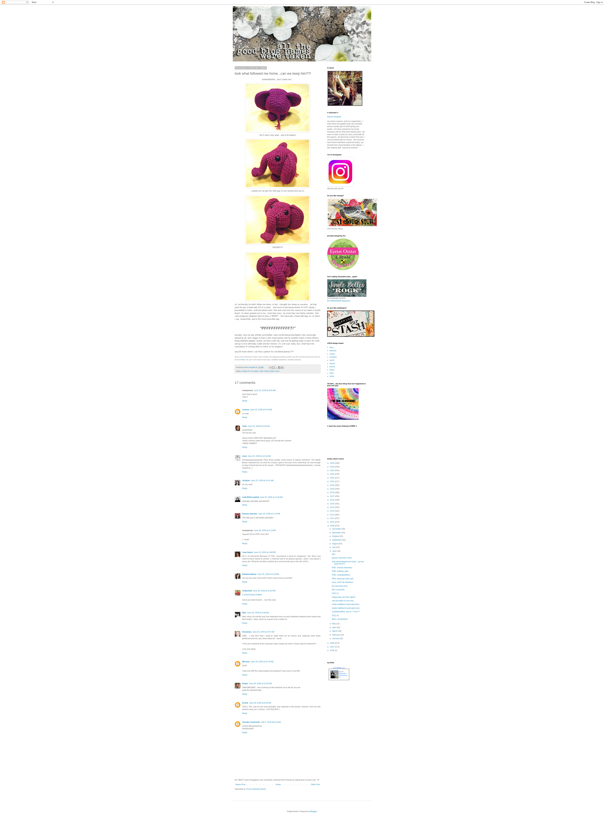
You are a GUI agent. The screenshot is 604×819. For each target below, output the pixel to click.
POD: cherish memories (342, 568)
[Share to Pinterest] (282, 367)
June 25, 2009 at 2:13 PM (265, 530)
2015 (332, 504)
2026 (332, 463)
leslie (332, 376)
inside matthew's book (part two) (345, 604)
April (334, 627)
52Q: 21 (335, 593)
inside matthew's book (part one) (346, 608)
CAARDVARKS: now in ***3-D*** (346, 612)
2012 (332, 515)
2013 (332, 511)
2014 (332, 507)
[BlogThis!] (273, 367)
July (334, 547)
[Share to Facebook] (279, 367)
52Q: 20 (335, 615)
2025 (332, 467)
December (337, 529)
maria (332, 370)
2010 (332, 522)
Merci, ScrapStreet (340, 619)
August (335, 544)
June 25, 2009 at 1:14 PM (269, 514)
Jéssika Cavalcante (251, 722)
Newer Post (240, 784)
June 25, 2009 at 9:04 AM (261, 410)
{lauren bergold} (334, 117)
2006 (332, 650)
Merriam (246, 662)
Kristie (245, 703)
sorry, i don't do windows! (342, 582)
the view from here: (340, 586)
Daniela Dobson (249, 574)
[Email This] (270, 367)
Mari (244, 613)
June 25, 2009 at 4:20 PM (268, 574)
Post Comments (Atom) (256, 789)
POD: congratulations (341, 575)
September (337, 540)
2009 (332, 526)
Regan (245, 683)
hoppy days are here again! (343, 597)
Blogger (313, 811)
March (335, 631)
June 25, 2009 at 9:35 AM (259, 426)
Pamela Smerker (249, 514)
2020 (332, 485)
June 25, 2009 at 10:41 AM (262, 480)
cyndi (332, 360)
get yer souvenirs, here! (342, 558)
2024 (332, 470)
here (243, 360)
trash (244, 456)
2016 (332, 500)
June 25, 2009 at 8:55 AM (265, 390)
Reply (244, 401)
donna (332, 367)
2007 (332, 647)
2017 (332, 496)
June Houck (247, 552)
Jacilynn (246, 480)
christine (333, 357)
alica (332, 347)
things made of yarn (272, 371)
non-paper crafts (257, 371)
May (334, 624)
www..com (339, 668)
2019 (332, 489)
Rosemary (247, 632)
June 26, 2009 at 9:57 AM (263, 632)
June (334, 551)
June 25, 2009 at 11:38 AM (271, 497)
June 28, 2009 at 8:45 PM (260, 703)
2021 (332, 481)
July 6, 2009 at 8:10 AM (271, 722)
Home (278, 784)
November (337, 533)
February (336, 635)
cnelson (245, 410)
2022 (332, 478)
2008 (332, 643)
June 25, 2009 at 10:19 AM (259, 456)
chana (332, 354)
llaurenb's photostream (343, 675)
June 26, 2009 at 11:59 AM (260, 683)
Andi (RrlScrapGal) (250, 497)
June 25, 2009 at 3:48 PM (265, 552)
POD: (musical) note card (342, 579)
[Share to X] (276, 367)
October (335, 536)
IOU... (334, 554)
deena (332, 363)
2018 (332, 492)
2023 (332, 474)
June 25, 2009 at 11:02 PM (264, 591)
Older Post (315, 784)
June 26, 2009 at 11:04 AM (262, 662)
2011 (332, 518)
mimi (332, 373)
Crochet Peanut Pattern (252, 595)
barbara (333, 350)
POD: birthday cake (340, 571)
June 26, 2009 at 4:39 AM (258, 613)
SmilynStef (247, 591)
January (336, 638)
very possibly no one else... (343, 601)
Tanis (244, 426)
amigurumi (246, 371)
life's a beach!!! (338, 590)
